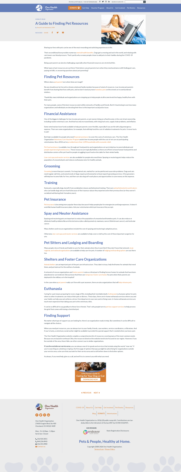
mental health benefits (85, 53)
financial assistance (81, 137)
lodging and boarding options (115, 250)
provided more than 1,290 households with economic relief (89, 142)
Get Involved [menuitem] (108, 407)
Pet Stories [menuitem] (119, 407)
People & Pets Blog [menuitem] (75, 2)
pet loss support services (115, 307)
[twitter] (58, 32)
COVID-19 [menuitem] (80, 407)
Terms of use (99, 449)
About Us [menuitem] (89, 407)
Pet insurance (49, 204)
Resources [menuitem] (129, 407)
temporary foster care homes (96, 275)
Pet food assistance (51, 147)
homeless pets (100, 90)
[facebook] (52, 32)
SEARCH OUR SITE (117, 2)
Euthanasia (112, 294)
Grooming (47, 171)
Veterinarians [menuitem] (112, 413)
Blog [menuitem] (94, 413)
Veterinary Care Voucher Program (66, 139)
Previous (87, 393)
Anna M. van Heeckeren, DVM (46, 27)
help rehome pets (125, 282)
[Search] (144, 2)
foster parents (78, 272)
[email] (63, 32)
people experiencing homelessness (57, 150)
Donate (73, 8)
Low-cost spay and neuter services (57, 157)
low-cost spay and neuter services (65, 234)
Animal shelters (49, 264)
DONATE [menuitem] (101, 413)
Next (96, 393)
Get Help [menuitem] (98, 407)
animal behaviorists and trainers (125, 188)
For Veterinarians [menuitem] (90, 2)
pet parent (58, 82)
